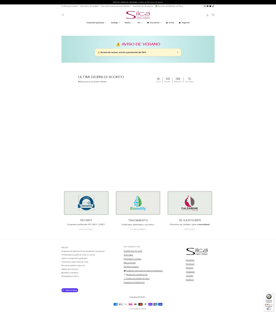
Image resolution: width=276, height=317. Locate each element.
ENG (101, 224)
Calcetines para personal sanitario (115, 6)
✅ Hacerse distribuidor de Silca (169, 6)
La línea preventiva (69, 6)
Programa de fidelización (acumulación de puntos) (83, 251)
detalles (190, 229)
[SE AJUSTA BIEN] (190, 203)
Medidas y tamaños (69, 273)
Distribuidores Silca (69, 276)
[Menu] (272, 294)
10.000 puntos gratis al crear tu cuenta (78, 255)
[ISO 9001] (86, 203)
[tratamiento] (138, 203)
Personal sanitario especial (73, 265)
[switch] (269, 308)
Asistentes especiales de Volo (74, 262)
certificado (86, 229)
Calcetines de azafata (89, 6)
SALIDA (64, 247)
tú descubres (138, 229)
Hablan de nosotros (69, 269)
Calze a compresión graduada (74, 258)
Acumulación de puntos (143, 6)
